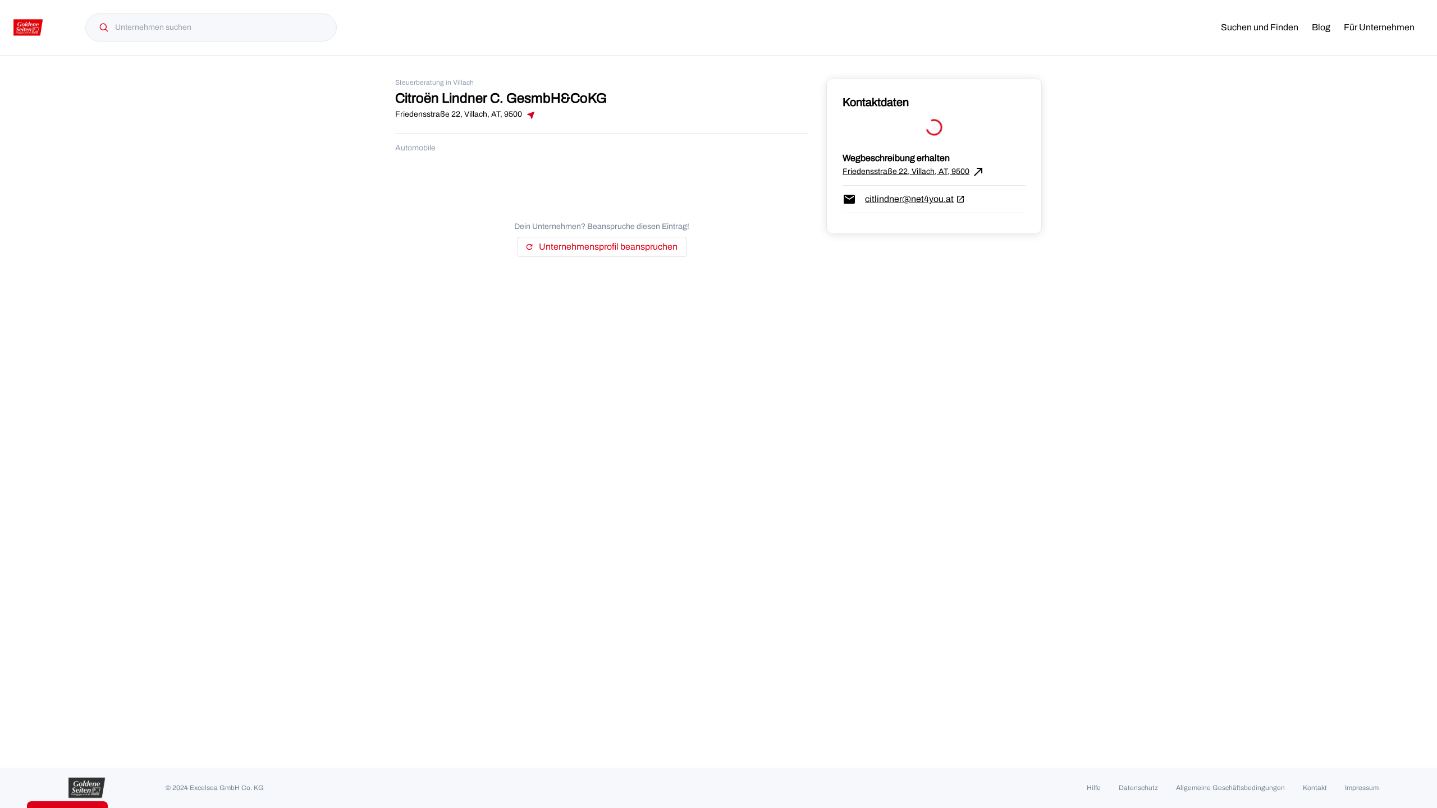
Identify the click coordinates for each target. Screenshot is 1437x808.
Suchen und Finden (1259, 27)
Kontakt (1315, 788)
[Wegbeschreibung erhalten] (530, 115)
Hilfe (1094, 788)
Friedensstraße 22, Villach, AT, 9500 (914, 171)
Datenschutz (1138, 788)
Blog (1321, 27)
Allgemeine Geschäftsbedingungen (1230, 788)
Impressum (1362, 788)
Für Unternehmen (1379, 27)
